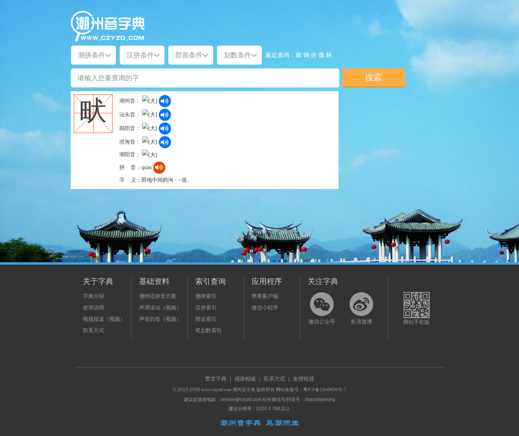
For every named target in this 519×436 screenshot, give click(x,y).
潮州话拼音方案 (157, 296)
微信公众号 (322, 322)
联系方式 (93, 330)
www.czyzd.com (216, 389)
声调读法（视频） (160, 308)
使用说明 (93, 308)
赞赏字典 (215, 379)
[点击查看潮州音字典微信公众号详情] (322, 304)
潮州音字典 (244, 389)
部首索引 (206, 319)
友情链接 (303, 379)
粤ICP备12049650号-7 (324, 389)
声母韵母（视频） (160, 319)
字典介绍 (93, 296)
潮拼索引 (206, 296)
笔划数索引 (208, 330)
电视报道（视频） (104, 319)
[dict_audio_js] (165, 101)
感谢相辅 (245, 379)
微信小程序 (265, 308)
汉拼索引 (206, 308)
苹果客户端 (265, 296)
